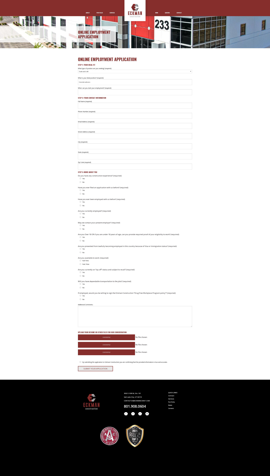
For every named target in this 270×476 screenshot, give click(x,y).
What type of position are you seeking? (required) (94, 68)
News (156, 13)
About (88, 13)
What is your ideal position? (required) (91, 78)
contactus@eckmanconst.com (137, 401)
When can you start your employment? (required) (94, 88)
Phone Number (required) (86, 112)
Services (112, 13)
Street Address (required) (86, 132)
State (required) (83, 152)
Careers (167, 13)
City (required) (82, 142)
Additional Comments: (85, 305)
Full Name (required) (85, 101)
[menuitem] (88, 12)
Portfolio (100, 13)
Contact (179, 13)
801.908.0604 (135, 406)
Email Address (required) (86, 122)
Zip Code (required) (84, 162)
